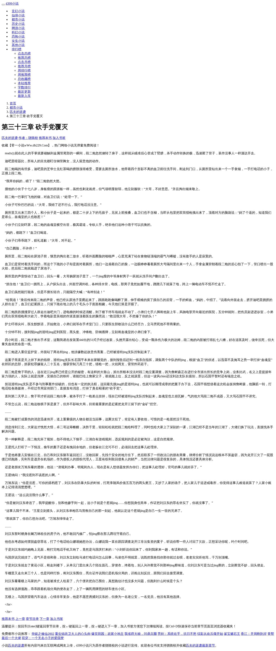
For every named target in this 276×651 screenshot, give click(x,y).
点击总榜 (24, 53)
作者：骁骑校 (28, 138)
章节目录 (32, 619)
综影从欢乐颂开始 (210, 633)
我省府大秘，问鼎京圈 (140, 633)
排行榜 (16, 49)
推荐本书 (45, 138)
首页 (13, 103)
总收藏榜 (24, 79)
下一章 (44, 619)
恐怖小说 (18, 36)
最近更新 (24, 91)
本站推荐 (24, 83)
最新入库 (24, 96)
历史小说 (18, 23)
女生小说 (18, 40)
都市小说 (18, 19)
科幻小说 (18, 32)
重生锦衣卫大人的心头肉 (73, 633)
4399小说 (12, 3)
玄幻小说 (18, 11)
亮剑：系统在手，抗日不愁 (177, 633)
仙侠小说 (18, 15)
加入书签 (59, 138)
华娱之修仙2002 (43, 633)
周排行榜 (24, 70)
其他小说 (18, 45)
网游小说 (18, 28)
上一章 (20, 619)
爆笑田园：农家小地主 (107, 633)
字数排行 (24, 87)
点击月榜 (24, 62)
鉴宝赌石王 (232, 633)
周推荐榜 (24, 74)
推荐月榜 (24, 66)
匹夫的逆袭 (18, 112)
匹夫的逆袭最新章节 (200, 645)
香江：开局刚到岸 (254, 633)
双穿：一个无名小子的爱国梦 (43, 638)
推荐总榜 (24, 57)
